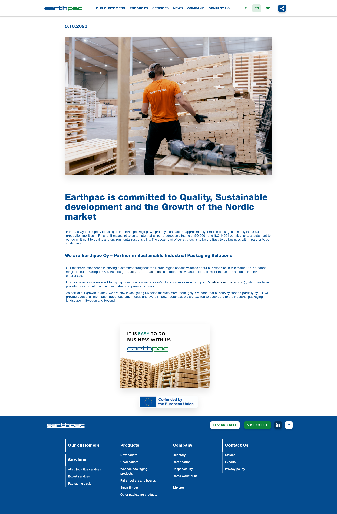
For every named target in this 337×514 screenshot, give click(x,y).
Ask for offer (257, 425)
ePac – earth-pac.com (228, 282)
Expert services (79, 477)
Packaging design (80, 484)
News (178, 8)
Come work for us (185, 476)
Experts (230, 462)
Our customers (110, 8)
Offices (230, 455)
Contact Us (219, 8)
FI (246, 8)
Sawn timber (129, 488)
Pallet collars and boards (138, 481)
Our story (179, 455)
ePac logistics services (84, 470)
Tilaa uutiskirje (225, 425)
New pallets (128, 455)
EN (257, 8)
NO (268, 8)
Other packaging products (138, 495)
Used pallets (129, 462)
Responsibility (183, 469)
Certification (182, 462)
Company (195, 8)
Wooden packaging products (133, 471)
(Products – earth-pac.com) (141, 272)
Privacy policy (235, 469)
